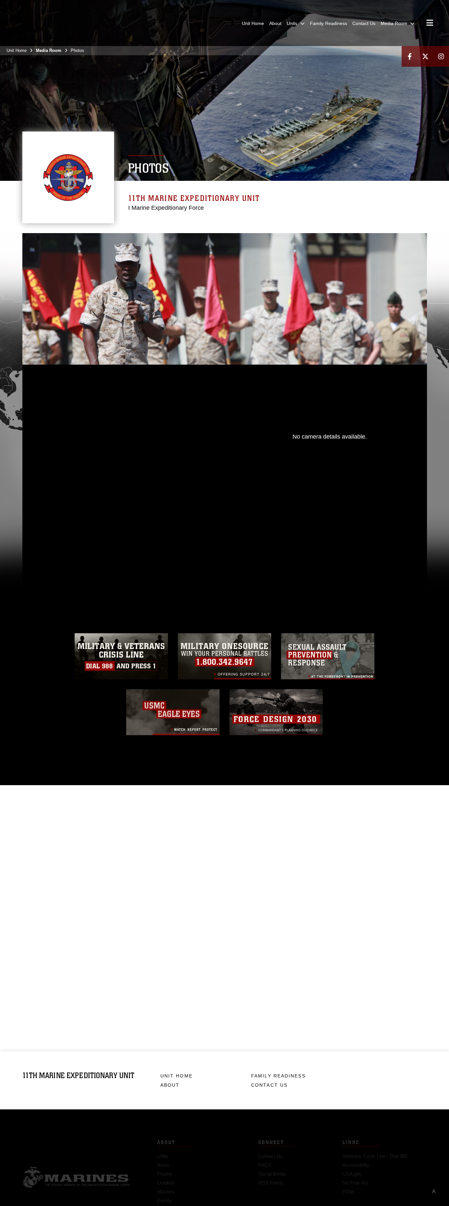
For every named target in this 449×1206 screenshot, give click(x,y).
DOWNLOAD (97, 535)
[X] (425, 56)
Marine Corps (76, 1167)
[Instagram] (441, 56)
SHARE (153, 535)
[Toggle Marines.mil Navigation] (429, 23)
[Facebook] (409, 56)
